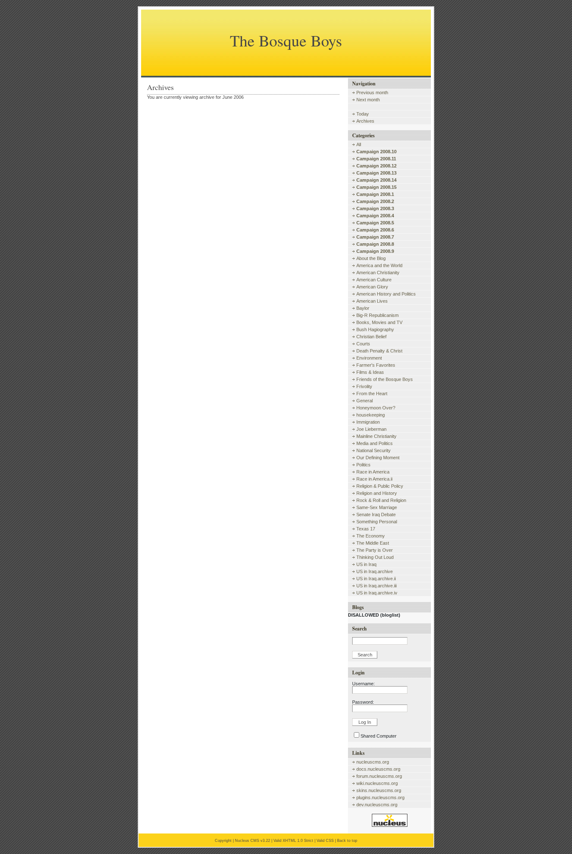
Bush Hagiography (375, 329)
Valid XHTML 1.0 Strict (293, 841)
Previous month (372, 92)
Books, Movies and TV (379, 322)
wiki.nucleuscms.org (377, 783)
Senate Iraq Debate (376, 514)
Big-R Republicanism (377, 315)
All (358, 144)
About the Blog (371, 258)
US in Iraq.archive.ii (376, 578)
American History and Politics (386, 293)
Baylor (362, 308)
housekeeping (370, 414)
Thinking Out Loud (375, 557)
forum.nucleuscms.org (379, 776)
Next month (368, 99)
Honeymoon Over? (375, 407)
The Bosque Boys (286, 40)
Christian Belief (371, 336)
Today (362, 113)
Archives (365, 120)
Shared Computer (379, 735)
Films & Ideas (370, 372)
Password (362, 702)
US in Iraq (366, 564)
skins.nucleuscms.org (378, 790)
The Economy (370, 535)
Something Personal (376, 521)
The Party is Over (374, 550)
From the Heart (371, 393)
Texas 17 (365, 528)
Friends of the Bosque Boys (384, 379)
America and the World (379, 265)
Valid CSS (325, 841)
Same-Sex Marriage (376, 507)
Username (363, 683)
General (364, 400)
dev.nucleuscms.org (376, 804)
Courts (363, 343)
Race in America (372, 471)
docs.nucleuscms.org (378, 769)
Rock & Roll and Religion (381, 500)
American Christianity (377, 272)
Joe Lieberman (371, 429)
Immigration (368, 421)
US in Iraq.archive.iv (376, 592)
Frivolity (364, 386)
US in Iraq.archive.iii (376, 585)
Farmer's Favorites (375, 365)
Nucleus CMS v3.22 (252, 841)
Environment (369, 357)
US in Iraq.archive (374, 571)
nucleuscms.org (372, 761)
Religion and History (376, 493)
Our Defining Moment (377, 457)
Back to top (347, 841)
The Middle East (372, 542)
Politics (363, 464)
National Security (373, 450)
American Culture (374, 279)
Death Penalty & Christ (379, 350)
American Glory (372, 286)
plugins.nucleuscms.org (380, 797)
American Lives (372, 301)
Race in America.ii (374, 478)
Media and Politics (374, 443)
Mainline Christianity (376, 436)
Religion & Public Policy (379, 486)
